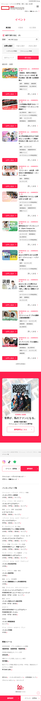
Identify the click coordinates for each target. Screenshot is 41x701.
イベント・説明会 (11, 468)
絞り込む (28, 58)
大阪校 (20, 27)
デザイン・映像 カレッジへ (31, 11)
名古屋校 (32, 27)
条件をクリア (9, 58)
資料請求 (30, 468)
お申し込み (10, 94)
